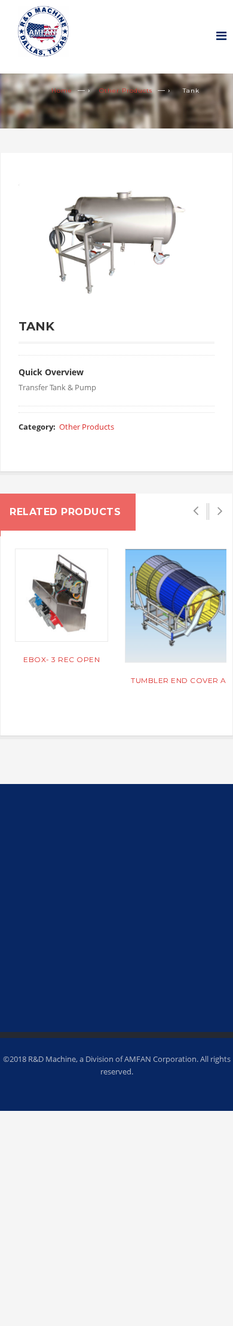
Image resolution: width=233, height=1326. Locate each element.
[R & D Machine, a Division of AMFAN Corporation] (34, 28)
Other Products (125, 90)
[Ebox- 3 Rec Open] (62, 595)
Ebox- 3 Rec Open (61, 659)
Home (61, 90)
